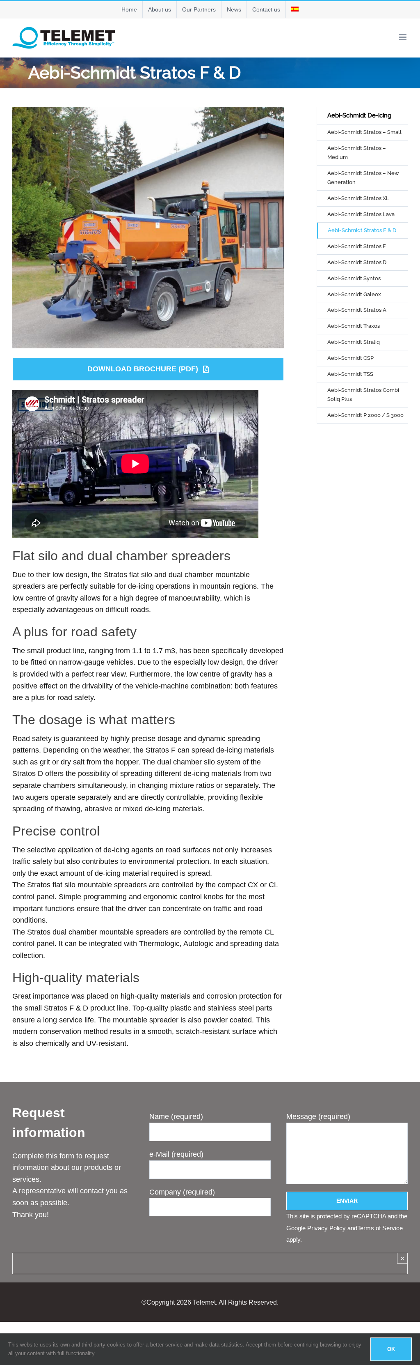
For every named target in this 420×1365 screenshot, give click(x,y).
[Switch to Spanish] (295, 9)
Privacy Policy (326, 1228)
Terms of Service (380, 1228)
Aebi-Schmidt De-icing (359, 115)
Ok (391, 1349)
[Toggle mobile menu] (403, 37)
